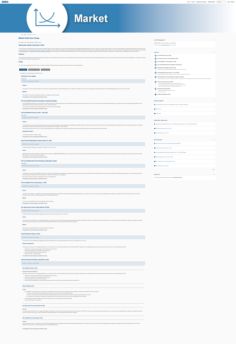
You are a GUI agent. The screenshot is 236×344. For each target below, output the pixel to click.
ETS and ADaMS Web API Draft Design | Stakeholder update (39, 161)
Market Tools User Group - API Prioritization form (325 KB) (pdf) (168, 143)
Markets (25, 34)
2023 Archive (158, 108)
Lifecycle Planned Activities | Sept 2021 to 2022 (35, 259)
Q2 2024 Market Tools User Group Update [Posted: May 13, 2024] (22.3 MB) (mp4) (172, 104)
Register (232, 1)
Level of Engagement (159, 40)
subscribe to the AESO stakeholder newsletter (40, 51)
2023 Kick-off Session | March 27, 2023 (163, 147)
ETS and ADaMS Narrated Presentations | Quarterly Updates (39, 101)
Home (22, 34)
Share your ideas (45, 69)
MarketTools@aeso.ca (177, 177)
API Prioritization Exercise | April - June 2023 (34, 112)
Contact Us (157, 174)
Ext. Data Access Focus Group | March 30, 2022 (35, 207)
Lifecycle (156, 52)
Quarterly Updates (158, 100)
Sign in (228, 1)
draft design (133, 125)
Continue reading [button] (37, 134)
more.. (214, 169)
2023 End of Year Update (28, 76)
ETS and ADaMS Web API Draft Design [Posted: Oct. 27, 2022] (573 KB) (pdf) (171, 152)
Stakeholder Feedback (34, 69)
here (55, 176)
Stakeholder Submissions (160, 120)
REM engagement (24, 51)
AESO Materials (158, 139)
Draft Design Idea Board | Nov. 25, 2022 (164, 128)
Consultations (23, 69)
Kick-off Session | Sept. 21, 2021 (30, 234)
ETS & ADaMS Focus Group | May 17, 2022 (33, 182)
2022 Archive (158, 113)
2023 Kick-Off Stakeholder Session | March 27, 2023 (36, 140)
